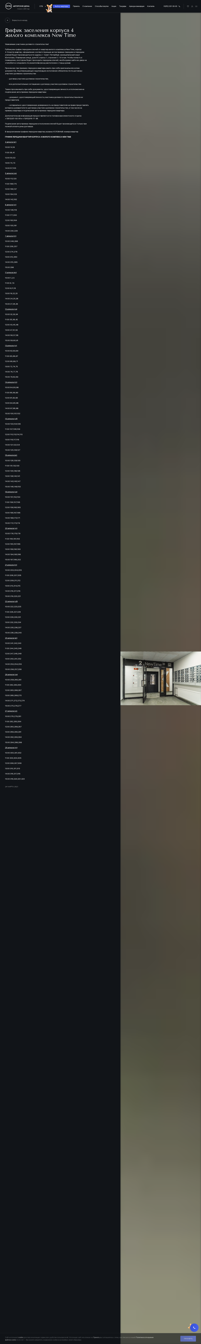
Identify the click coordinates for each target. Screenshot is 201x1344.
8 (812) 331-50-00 (170, 6)
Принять (188, 1339)
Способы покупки (102, 6)
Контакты (150, 6)
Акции (113, 6)
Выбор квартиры (61, 6)
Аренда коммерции (136, 6)
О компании (87, 6)
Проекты (76, 6)
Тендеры (122, 6)
